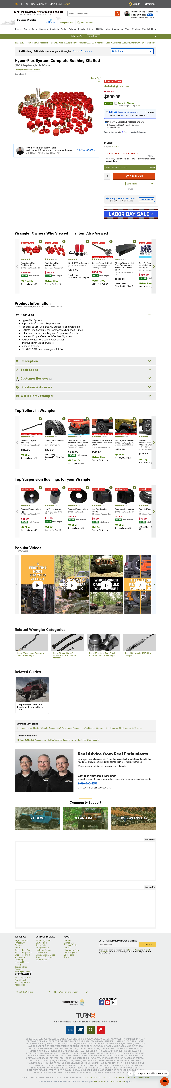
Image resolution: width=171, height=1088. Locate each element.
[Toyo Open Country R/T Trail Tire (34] (55, 427)
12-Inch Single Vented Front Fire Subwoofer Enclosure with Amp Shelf (125, 268)
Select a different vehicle (116, 168)
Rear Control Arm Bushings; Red (30, 265)
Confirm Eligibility (114, 127)
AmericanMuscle (62, 1021)
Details (66, 4)
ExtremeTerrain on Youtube (107, 1002)
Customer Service (43, 950)
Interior (90, 29)
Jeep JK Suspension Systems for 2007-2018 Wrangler (81, 43)
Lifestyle (26, 29)
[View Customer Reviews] (111, 86)
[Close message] (156, 36)
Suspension (117, 29)
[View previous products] (17, 266)
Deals (18, 29)
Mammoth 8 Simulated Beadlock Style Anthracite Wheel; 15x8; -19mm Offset (149, 445)
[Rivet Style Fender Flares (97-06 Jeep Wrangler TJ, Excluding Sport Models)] (126, 427)
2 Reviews (124, 86)
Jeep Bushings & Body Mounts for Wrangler (124, 728)
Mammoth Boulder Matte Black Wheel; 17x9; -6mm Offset (102, 443)
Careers (67, 948)
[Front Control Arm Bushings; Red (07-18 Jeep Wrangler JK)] (55, 250)
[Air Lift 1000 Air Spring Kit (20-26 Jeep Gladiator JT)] (79, 250)
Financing (19, 960)
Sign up (147, 944)
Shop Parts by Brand (23, 952)
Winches (136, 29)
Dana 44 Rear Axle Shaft (102, 265)
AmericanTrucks (81, 1021)
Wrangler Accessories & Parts (53, 728)
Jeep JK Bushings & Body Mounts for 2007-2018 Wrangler (130, 43)
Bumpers (43, 29)
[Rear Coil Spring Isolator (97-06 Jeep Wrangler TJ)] (79, 496)
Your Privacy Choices (123, 1077)
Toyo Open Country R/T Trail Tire (54, 442)
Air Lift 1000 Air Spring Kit (78, 264)
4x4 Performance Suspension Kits (62, 740)
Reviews (67, 957)
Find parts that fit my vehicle (28, 70)
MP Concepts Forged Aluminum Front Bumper (78, 443)
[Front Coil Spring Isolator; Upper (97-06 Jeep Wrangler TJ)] (149, 496)
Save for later (132, 184)
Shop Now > (93, 36)
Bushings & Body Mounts (88, 740)
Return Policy (41, 945)
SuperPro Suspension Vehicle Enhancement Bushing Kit (148, 266)
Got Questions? (42, 948)
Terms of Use (41, 960)
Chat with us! (41, 952)
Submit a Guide (70, 945)
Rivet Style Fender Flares (125, 442)
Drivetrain (54, 29)
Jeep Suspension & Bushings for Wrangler (86, 728)
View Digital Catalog (23, 972)
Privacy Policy (134, 950)
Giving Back (68, 943)
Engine (64, 29)
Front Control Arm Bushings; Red (54, 265)
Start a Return (41, 943)
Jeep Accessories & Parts (28, 728)
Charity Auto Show (72, 950)
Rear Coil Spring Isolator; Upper (31, 511)
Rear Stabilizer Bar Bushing (101, 511)
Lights (107, 29)
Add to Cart (136, 176)
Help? (152, 168)
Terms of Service (117, 1081)
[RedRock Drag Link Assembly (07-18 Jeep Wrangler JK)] (31, 427)
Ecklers (113, 1021)
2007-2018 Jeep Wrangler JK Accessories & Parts (36, 43)
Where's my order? (43, 940)
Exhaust (72, 29)
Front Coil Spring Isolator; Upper (149, 511)
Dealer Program (70, 952)
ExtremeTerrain (99, 1021)
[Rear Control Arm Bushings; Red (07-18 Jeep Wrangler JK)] (31, 250)
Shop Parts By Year (22, 950)
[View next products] (153, 266)
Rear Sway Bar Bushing (124, 510)
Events (17, 948)
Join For (146, 200)
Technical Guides (22, 962)
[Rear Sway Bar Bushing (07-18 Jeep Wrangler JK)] (126, 496)
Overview (67, 940)
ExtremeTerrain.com (38, 13)
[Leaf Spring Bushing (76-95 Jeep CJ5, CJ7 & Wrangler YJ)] (55, 496)
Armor (35, 29)
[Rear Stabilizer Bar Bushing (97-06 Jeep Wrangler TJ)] (102, 496)
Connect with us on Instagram (114, 1002)
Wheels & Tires (149, 29)
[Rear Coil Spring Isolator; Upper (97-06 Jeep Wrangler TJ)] (31, 496)
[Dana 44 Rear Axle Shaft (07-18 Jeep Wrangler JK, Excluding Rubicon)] (102, 250)
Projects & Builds (21, 940)
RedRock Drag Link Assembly (30, 442)
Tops (127, 29)
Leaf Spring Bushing (53, 511)
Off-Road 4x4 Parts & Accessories (31, 740)
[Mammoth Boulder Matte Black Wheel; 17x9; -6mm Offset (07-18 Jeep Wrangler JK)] (102, 427)
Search (117, 13)
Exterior (82, 29)
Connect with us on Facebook (101, 1002)
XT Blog (18, 964)
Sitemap (87, 1077)
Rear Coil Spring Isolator (78, 510)
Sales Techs (69, 955)
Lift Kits (99, 29)
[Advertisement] (85, 861)
